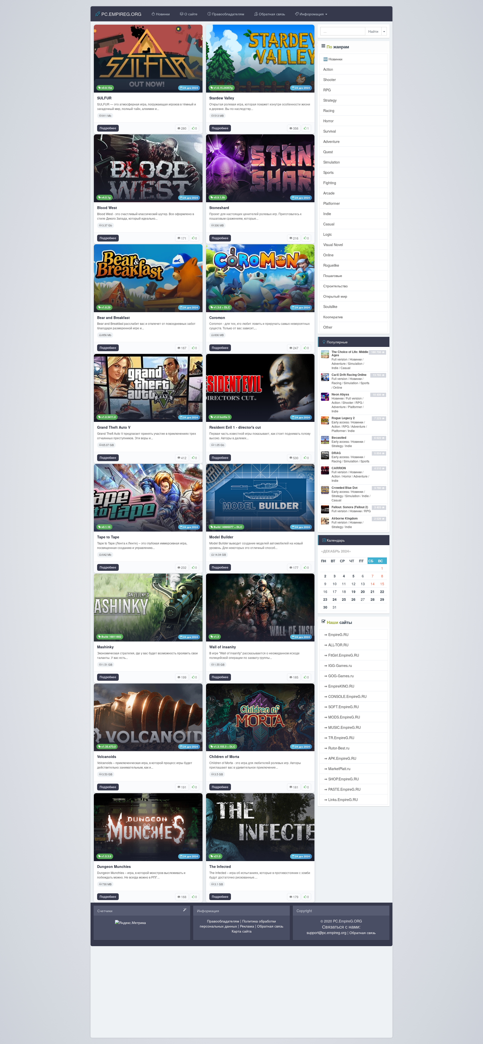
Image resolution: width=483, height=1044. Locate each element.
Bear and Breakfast (113, 317)
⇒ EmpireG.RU (335, 634)
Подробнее (108, 128)
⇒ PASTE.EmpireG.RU (341, 789)
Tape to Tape (108, 537)
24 (335, 599)
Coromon (217, 317)
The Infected (220, 866)
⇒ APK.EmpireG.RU (339, 758)
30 (325, 607)
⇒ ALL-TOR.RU (335, 644)
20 (363, 591)
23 (325, 599)
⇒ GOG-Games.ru (338, 675)
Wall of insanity (222, 647)
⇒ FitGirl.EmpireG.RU (341, 655)
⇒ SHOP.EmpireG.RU (341, 778)
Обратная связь (271, 13)
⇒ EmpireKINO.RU (338, 686)
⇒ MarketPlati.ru (336, 768)
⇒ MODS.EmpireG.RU (341, 716)
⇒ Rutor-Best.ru (336, 747)
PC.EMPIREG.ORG (120, 14)
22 (382, 591)
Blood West (107, 207)
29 (382, 599)
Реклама (247, 926)
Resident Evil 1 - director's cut (235, 427)
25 (344, 599)
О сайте (190, 13)
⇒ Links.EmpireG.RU (340, 799)
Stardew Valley (221, 98)
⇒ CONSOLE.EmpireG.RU (345, 696)
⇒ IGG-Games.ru (337, 665)
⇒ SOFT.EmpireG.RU (341, 706)
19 (353, 591)
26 (353, 599)
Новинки (162, 13)
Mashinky (105, 647)
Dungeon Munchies (114, 866)
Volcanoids (106, 756)
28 (373, 599)
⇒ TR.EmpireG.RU (338, 737)
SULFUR (104, 98)
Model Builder (221, 537)
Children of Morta (224, 756)
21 (373, 591)
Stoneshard (219, 207)
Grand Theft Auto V (113, 427)
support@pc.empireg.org (326, 932)
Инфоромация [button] (312, 13)
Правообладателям (227, 13)
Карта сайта (242, 931)
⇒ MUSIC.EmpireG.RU (342, 727)
